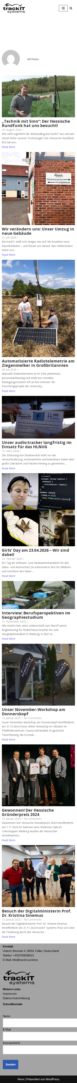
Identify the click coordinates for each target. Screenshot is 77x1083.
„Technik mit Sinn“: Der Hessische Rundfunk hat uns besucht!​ (36, 123)
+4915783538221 (23, 955)
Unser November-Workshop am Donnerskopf (33, 711)
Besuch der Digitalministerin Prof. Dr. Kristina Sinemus (36, 913)
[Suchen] (71, 8)
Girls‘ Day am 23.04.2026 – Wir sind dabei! (35, 552)
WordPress (52, 1079)
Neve (21, 1079)
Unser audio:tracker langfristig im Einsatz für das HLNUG (37, 444)
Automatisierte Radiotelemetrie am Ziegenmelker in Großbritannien (38, 363)
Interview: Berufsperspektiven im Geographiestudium (36, 615)
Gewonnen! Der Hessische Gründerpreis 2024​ (28, 812)
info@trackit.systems (25, 959)
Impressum (10, 993)
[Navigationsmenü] (63, 8)
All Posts (33, 59)
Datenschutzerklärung (16, 998)
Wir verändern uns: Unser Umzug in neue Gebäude (38, 231)
